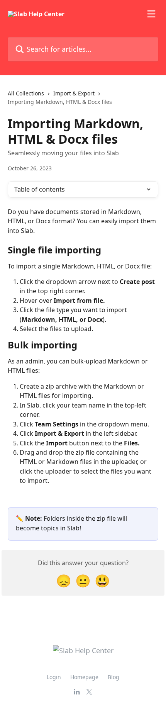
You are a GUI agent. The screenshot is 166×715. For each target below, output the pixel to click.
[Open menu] (151, 14)
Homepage (84, 677)
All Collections (26, 93)
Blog (113, 677)
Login (54, 677)
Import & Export (74, 93)
